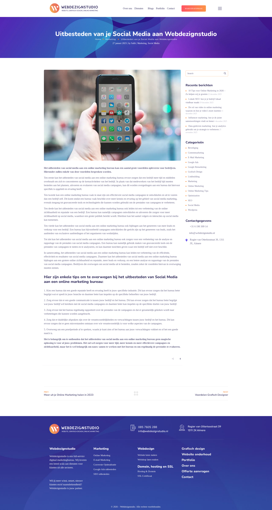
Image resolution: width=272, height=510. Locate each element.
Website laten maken (147, 455)
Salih (133, 43)
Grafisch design (193, 449)
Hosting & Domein (147, 471)
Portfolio (160, 8)
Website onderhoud (196, 454)
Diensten (138, 8)
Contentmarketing (196, 153)
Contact (171, 8)
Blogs (151, 8)
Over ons (127, 8)
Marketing (110, 39)
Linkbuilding (194, 176)
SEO (190, 200)
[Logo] (74, 8)
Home (98, 39)
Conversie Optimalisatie (105, 464)
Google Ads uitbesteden (105, 469)
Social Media (153, 43)
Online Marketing (196, 186)
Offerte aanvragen (195, 471)
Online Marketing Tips (198, 191)
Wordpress (192, 210)
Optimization (194, 195)
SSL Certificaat (145, 476)
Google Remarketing (197, 167)
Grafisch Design (195, 172)
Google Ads (193, 162)
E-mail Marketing (196, 157)
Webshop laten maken (148, 459)
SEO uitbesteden (101, 474)
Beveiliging (193, 148)
